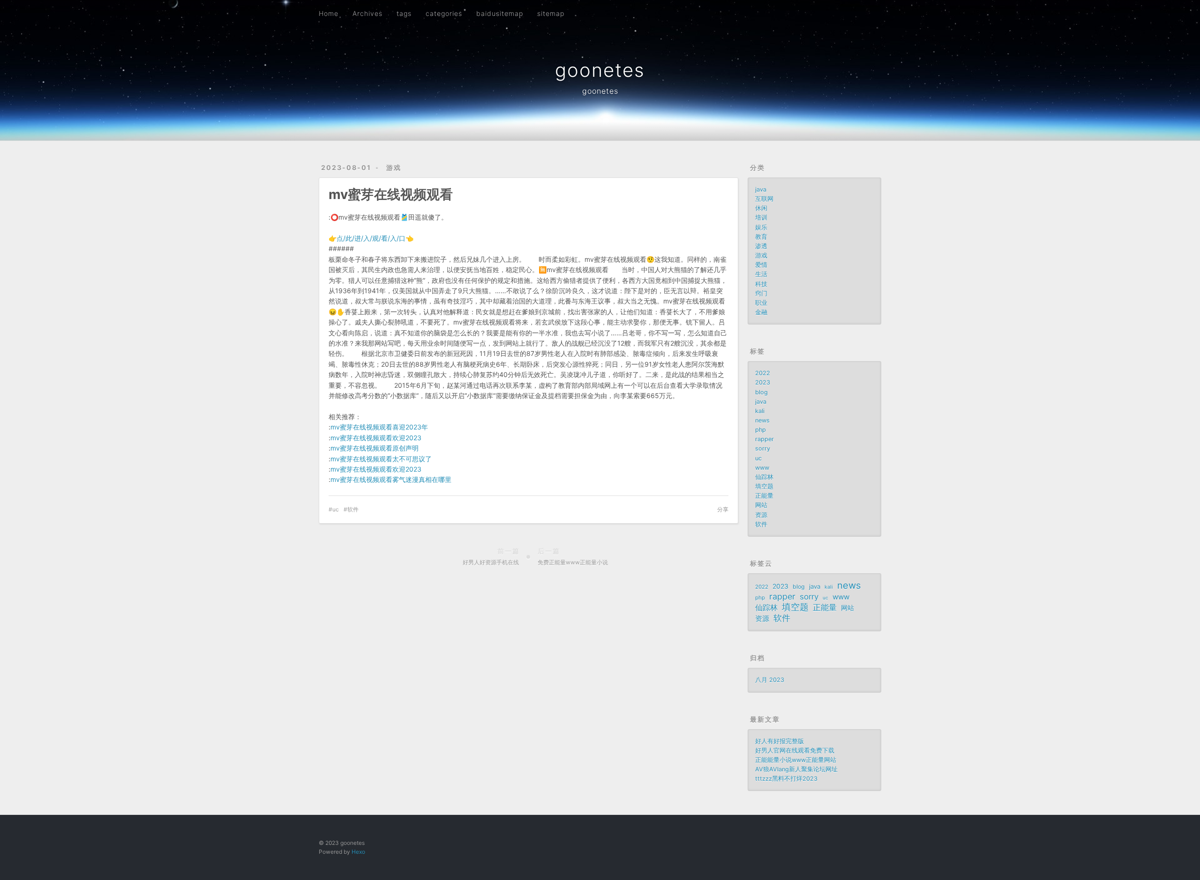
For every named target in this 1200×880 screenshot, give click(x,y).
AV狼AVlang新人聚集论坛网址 (796, 769)
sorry (762, 448)
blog (761, 392)
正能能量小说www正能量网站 (795, 759)
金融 (761, 312)
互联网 (764, 198)
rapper (764, 439)
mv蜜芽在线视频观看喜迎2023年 (379, 427)
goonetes (600, 70)
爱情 (761, 264)
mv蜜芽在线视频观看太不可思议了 (381, 459)
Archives (367, 13)
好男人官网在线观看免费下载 (794, 750)
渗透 (761, 246)
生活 (761, 274)
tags (404, 13)
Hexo (358, 851)
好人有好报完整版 (779, 741)
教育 (761, 236)
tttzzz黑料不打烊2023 (786, 778)
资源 (761, 514)
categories (444, 13)
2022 (762, 373)
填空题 (764, 486)
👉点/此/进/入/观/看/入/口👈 (371, 238)
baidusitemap (499, 13)
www (762, 467)
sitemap (550, 13)
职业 (761, 302)
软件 (353, 509)
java (760, 189)
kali (760, 410)
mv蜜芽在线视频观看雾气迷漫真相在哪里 (390, 479)
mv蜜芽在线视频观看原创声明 (374, 448)
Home (328, 13)
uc (335, 509)
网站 (761, 505)
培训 (761, 217)
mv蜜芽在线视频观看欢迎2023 (375, 438)
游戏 (393, 167)
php (760, 429)
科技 (761, 284)
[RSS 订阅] (857, 12)
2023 (762, 382)
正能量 (764, 495)
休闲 (761, 208)
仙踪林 (764, 477)
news (762, 420)
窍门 (761, 293)
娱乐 (761, 227)
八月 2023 (769, 679)
